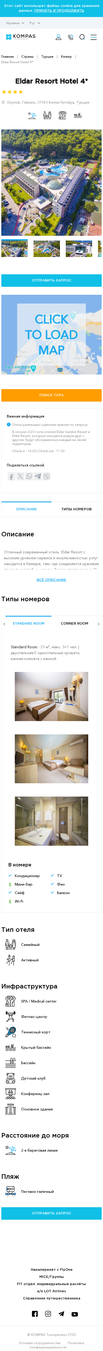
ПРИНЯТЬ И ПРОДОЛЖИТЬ (59, 10)
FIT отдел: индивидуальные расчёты (51, 1284)
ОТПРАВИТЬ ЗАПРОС (51, 280)
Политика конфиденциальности (57, 1345)
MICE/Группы (51, 1277)
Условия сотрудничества (39, 1343)
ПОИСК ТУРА (51, 395)
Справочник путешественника (51, 1298)
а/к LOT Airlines (51, 1291)
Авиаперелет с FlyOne (52, 1269)
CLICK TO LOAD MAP (51, 334)
